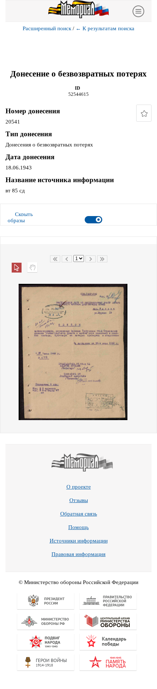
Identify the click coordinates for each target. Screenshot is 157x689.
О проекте (78, 487)
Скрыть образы (20, 217)
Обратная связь (78, 514)
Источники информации (79, 541)
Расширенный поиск (47, 28)
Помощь (78, 527)
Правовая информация (78, 554)
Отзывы (78, 500)
